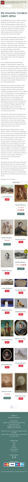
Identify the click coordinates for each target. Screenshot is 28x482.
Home (14, 442)
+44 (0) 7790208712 (16, 427)
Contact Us (14, 447)
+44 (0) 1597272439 (16, 426)
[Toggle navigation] (25, 6)
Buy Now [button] (20, 213)
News (14, 444)
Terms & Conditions (14, 449)
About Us (14, 445)
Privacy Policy (14, 451)
